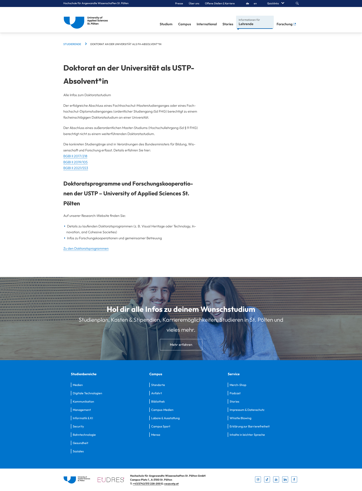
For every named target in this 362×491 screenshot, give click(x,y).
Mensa (155, 435)
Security (78, 426)
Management (82, 410)
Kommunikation (83, 401)
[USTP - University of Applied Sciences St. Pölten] (86, 20)
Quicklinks (273, 3)
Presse (179, 3)
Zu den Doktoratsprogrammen (86, 248)
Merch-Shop (238, 385)
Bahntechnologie (84, 435)
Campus (184, 24)
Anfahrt (156, 393)
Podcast (235, 393)
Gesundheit (80, 443)
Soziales (78, 451)
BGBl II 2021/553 (75, 168)
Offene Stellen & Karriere (220, 3)
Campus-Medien (162, 410)
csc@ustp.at (171, 483)
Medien (78, 385)
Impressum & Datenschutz (247, 410)
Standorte (158, 385)
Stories (227, 24)
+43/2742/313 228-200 (147, 483)
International (207, 24)
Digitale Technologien (87, 393)
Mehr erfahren (181, 344)
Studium (166, 24)
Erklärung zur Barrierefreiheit (250, 426)
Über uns (194, 3)
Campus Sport (160, 426)
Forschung (285, 24)
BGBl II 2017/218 (75, 156)
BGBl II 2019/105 (75, 162)
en (255, 3)
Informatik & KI (83, 418)
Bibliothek (158, 401)
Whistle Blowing (240, 418)
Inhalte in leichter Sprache (247, 435)
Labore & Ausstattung (165, 418)
